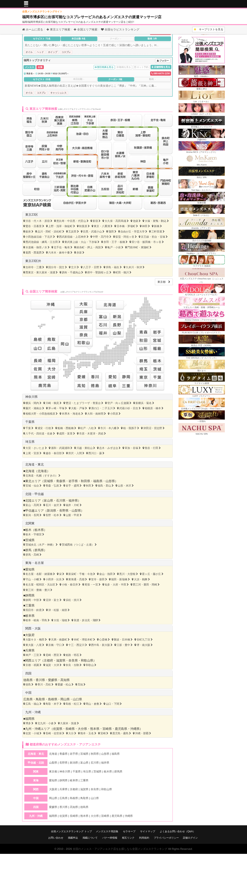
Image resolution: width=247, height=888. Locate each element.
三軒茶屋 (156, 231)
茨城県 (30, 540)
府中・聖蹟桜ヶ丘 (98, 272)
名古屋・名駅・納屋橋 (38, 573)
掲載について (90, 837)
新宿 (95, 220)
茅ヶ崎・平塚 (56, 408)
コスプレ (66, 52)
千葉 (28, 428)
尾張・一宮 (91, 584)
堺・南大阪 (143, 644)
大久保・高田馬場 (115, 220)
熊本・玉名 (87, 733)
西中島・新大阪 (100, 644)
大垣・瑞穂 (60, 620)
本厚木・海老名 (71, 413)
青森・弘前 (52, 485)
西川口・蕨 (95, 453)
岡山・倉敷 (92, 703)
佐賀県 (57, 728)
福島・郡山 (104, 485)
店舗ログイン (190, 837)
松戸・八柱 (87, 428)
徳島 (28, 684)
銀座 (28, 231)
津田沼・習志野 (152, 428)
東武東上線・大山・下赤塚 (80, 241)
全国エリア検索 (86, 29)
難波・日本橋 (122, 639)
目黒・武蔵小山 (92, 231)
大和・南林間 (95, 413)
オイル (29, 52)
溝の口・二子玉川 (102, 408)
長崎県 (70, 728)
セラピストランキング (122, 29)
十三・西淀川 (76, 644)
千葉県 (30, 421)
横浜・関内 (32, 403)
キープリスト (209, 29)
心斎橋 (103, 639)
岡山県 (65, 699)
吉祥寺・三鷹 (33, 267)
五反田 (72, 231)
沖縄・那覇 (142, 733)
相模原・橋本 (153, 408)
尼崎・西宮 (52, 654)
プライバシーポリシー (166, 837)
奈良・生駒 (72, 665)
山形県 (110, 481)
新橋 (156, 226)
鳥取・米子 (52, 703)
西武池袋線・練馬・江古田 (41, 241)
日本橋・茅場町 (126, 226)
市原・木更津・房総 (91, 433)
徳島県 (28, 680)
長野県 (64, 510)
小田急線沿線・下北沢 (38, 236)
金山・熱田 (106, 573)
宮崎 (103, 733)
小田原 (114, 413)
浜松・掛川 (72, 600)
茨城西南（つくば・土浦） (78, 544)
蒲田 (111, 231)
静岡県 (30, 595)
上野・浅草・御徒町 (60, 226)
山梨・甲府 (72, 515)
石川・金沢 (52, 505)
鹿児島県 (121, 728)
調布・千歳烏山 (71, 272)
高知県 (65, 680)
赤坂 (79, 252)
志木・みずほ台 (108, 447)
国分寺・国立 (56, 267)
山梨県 (76, 510)
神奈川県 (31, 396)
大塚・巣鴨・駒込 (155, 220)
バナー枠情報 (109, 837)
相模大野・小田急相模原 (40, 413)
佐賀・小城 (32, 733)
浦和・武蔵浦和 (60, 447)
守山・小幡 (32, 579)
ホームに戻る (34, 29)
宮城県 (48, 481)
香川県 (40, 680)
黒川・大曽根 (127, 573)
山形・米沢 (124, 485)
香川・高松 (44, 684)
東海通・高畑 (76, 579)
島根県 (52, 699)
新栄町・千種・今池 (80, 573)
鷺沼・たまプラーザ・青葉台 (83, 403)
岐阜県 (30, 615)
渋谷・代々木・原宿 (37, 220)
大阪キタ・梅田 (34, 639)
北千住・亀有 (62, 247)
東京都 (162, 281)
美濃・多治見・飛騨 (86, 620)
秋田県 (85, 481)
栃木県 (39, 529)
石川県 (60, 500)
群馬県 (39, 550)
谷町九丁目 (143, 639)
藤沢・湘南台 (33, 408)
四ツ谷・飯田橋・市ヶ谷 (146, 241)
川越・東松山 (84, 447)
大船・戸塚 (78, 408)
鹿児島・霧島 (120, 733)
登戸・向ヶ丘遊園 (118, 403)
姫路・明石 (72, 654)
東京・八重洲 (102, 226)
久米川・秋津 (134, 267)
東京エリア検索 (59, 29)
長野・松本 (52, 515)
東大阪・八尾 (33, 644)
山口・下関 (112, 703)
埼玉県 (30, 441)
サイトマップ (147, 831)
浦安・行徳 (44, 428)
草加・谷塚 (131, 447)
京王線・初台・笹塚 (153, 236)
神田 (144, 226)
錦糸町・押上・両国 (88, 247)
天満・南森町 (59, 639)
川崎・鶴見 (52, 403)
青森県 (60, 481)
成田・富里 (66, 433)
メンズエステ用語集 (107, 831)
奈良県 (73, 660)
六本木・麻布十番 (59, 252)
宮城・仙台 (32, 485)
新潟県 (51, 510)
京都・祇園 (32, 665)
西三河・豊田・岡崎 (145, 584)
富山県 (48, 500)
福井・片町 (72, 505)
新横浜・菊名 (143, 403)
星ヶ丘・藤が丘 (151, 573)
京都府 (48, 660)
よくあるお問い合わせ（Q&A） (177, 831)
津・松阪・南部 (57, 610)
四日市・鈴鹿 (33, 610)
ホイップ (52, 52)
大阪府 (30, 635)
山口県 (77, 699)
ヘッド (40, 52)
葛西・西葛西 (33, 252)
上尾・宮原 (32, 453)
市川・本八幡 (108, 428)
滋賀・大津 (52, 665)
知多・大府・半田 (115, 584)
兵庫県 (30, 650)
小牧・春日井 (70, 584)
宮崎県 (107, 728)
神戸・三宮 (32, 654)
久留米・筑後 (68, 723)
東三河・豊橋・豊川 (37, 589)
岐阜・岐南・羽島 (36, 620)
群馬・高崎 (32, 554)
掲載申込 (73, 837)
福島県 (97, 481)
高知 (80, 684)
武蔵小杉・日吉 (128, 408)
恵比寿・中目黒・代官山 (71, 220)
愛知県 (30, 569)
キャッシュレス (58, 92)
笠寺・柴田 (98, 579)
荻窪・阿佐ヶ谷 (124, 236)
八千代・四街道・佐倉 (38, 433)
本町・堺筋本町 (83, 639)
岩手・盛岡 (72, 485)
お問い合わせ (55, 837)
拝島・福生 (112, 267)
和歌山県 (87, 660)
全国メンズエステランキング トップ (71, 831)
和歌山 (90, 665)
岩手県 (73, 481)
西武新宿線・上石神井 (72, 236)
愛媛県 (52, 680)
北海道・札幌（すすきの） (41, 475)
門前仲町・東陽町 (138, 247)
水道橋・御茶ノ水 (36, 247)
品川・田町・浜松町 (49, 231)
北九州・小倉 (45, 723)
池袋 (135, 220)
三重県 (30, 605)
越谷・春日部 (54, 453)
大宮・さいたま (34, 447)
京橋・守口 (55, 644)
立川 (73, 267)
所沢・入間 (75, 453)
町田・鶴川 (122, 272)
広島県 (28, 699)
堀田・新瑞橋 (119, 579)
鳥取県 (40, 699)
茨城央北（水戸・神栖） (40, 544)
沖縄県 (135, 728)
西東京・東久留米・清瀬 (40, 272)
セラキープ (129, 831)
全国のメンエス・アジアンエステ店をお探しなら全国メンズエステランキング (120, 848)
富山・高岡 (32, 505)
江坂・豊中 (123, 644)
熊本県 (94, 728)
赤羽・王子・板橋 (114, 241)
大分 (71, 733)
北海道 (42, 471)
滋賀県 (60, 660)
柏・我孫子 (130, 428)
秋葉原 (83, 226)
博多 (28, 723)
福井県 (73, 500)
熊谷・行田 (151, 447)
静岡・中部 (32, 600)
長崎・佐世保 (54, 733)
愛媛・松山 (64, 684)
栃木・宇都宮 (33, 534)
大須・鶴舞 (140, 579)
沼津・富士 (52, 600)
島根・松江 (72, 703)
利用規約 (144, 837)
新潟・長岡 (32, 515)
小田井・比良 (54, 579)
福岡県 (30, 718)
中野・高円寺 (101, 236)
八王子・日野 (91, 267)
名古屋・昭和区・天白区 (40, 584)
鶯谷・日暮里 (33, 226)
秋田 (88, 485)
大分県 (82, 728)
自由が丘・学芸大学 (132, 231)
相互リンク (128, 837)
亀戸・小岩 (114, 247)
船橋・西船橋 (66, 428)
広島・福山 (32, 703)
